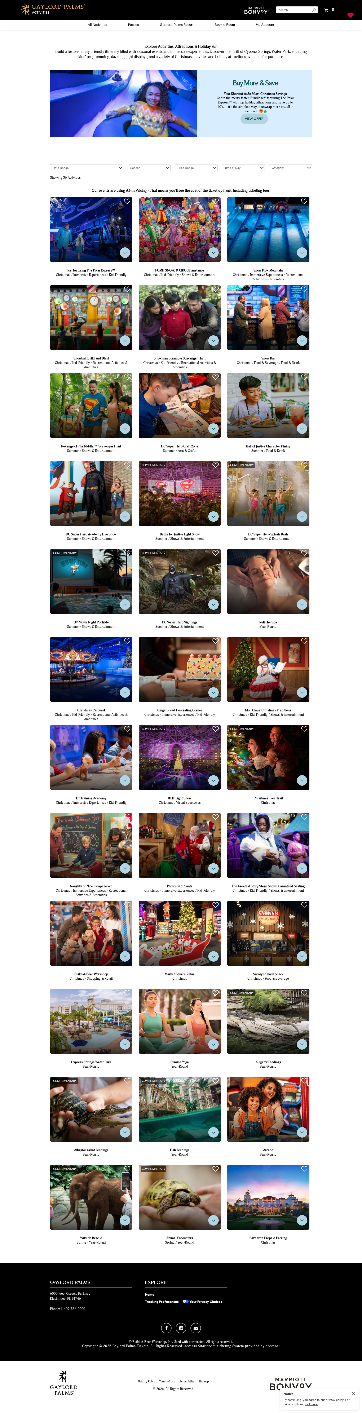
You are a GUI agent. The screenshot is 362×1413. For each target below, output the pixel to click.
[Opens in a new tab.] (166, 1328)
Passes (133, 25)
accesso (273, 1346)
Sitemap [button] (204, 1381)
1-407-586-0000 (73, 1309)
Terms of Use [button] (167, 1381)
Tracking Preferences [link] (161, 1302)
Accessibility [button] (186, 1381)
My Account (265, 25)
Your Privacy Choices (205, 1302)
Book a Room (225, 25)
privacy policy (334, 1399)
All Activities (97, 25)
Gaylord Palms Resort (177, 25)
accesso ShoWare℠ (199, 1346)
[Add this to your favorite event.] (127, 201)
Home (149, 1295)
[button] (256, 11)
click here (311, 1404)
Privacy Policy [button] (146, 1381)
